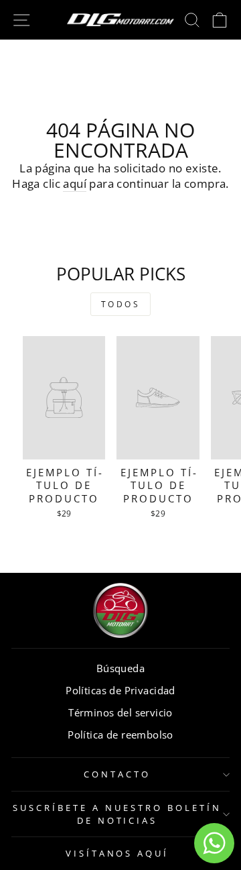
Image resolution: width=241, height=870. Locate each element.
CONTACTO (117, 774)
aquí (74, 183)
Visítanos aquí (117, 853)
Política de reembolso (120, 734)
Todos (121, 304)
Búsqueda (120, 668)
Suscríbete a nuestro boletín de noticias (117, 814)
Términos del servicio (120, 712)
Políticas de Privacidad (120, 690)
